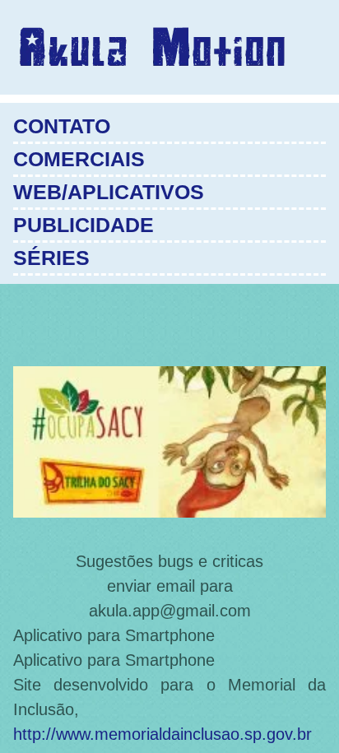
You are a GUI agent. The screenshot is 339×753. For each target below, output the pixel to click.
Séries (51, 257)
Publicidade (83, 224)
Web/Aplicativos (108, 191)
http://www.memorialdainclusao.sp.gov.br (162, 734)
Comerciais (79, 158)
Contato (61, 125)
